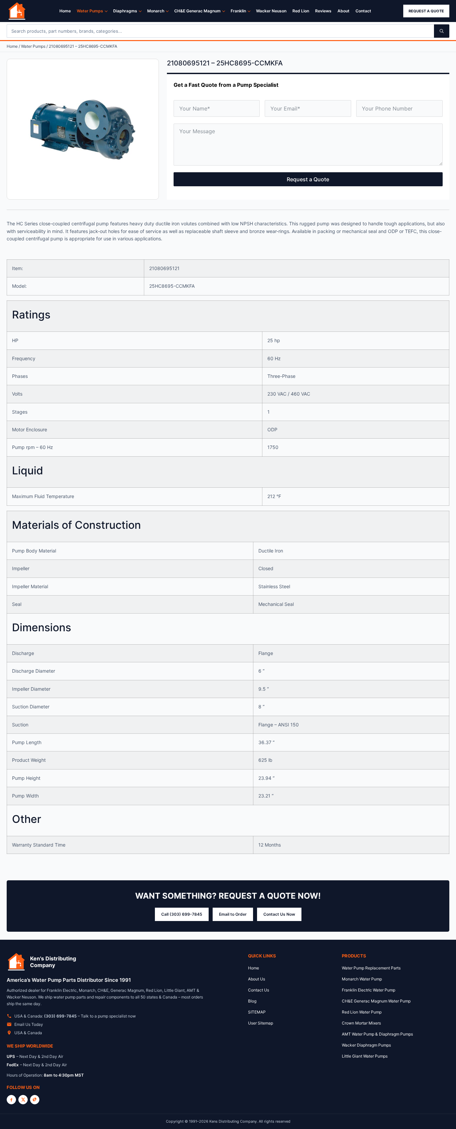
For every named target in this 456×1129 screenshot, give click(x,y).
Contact (363, 10)
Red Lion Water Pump (362, 1011)
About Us (256, 978)
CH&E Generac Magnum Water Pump (376, 1000)
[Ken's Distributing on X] (23, 1099)
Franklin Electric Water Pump (368, 989)
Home (65, 10)
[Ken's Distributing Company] (16, 961)
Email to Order (233, 914)
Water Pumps (90, 10)
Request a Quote (426, 11)
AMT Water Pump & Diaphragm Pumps (377, 1034)
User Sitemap (260, 1023)
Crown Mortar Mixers (361, 1023)
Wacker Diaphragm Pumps (366, 1045)
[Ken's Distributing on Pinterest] (34, 1099)
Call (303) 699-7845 (181, 914)
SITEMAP (257, 1011)
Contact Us (258, 989)
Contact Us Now (279, 914)
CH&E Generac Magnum (197, 10)
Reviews (323, 10)
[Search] (441, 31)
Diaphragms (125, 10)
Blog (252, 1000)
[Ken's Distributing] (17, 11)
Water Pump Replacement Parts (371, 967)
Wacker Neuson (271, 10)
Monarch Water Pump (362, 978)
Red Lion (300, 10)
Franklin (238, 10)
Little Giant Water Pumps (365, 1056)
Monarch (155, 10)
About (343, 10)
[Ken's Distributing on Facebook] (11, 1099)
